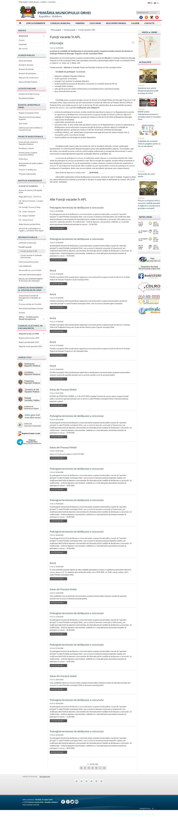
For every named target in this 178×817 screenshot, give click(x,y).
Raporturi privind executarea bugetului (30, 118)
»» (104, 768)
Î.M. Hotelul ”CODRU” (27, 216)
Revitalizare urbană (26, 148)
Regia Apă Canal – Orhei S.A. (30, 197)
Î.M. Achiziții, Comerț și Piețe (29, 207)
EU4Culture (23, 159)
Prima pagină (23, 2)
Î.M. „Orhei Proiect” (26, 220)
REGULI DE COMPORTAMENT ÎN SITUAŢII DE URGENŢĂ (31, 280)
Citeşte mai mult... (58, 228)
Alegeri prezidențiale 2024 (29, 342)
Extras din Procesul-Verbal (63, 389)
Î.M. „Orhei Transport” (27, 212)
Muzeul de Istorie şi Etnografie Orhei (30, 191)
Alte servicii (23, 49)
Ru (158, 3)
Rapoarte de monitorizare (28, 78)
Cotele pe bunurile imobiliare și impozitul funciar (30, 129)
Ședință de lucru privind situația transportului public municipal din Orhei (148, 90)
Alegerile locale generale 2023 (30, 346)
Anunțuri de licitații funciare (29, 94)
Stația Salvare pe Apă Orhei (29, 224)
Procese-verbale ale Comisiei (30, 304)
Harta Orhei (149, 32)
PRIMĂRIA (80, 23)
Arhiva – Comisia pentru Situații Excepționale (31, 318)
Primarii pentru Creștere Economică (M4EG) (28, 154)
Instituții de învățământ (31, 186)
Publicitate (23, 44)
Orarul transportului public (29, 262)
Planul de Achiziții (25, 61)
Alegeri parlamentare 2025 (29, 338)
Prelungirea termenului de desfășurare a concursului (77, 207)
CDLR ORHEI (95, 23)
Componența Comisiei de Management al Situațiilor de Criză (30, 298)
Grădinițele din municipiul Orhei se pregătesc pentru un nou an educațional (149, 143)
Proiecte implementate (27, 174)
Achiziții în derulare (26, 65)
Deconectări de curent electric (30, 270)
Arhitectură (31, 36)
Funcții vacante (31, 247)
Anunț (53, 270)
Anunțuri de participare (27, 73)
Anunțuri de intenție (26, 69)
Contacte (43, 2)
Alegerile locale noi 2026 (31, 334)
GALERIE (135, 23)
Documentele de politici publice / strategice (31, 164)
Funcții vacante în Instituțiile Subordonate (31, 256)
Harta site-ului (34, 2)
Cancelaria (51, 2)
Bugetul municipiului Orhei (29, 113)
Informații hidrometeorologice (30, 275)
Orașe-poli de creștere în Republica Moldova (28, 143)
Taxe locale (23, 123)
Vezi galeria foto (44, 776)
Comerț (21, 40)
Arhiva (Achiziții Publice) (28, 82)
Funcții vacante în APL (29, 251)
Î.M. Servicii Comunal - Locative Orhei (31, 202)
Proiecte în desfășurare (28, 170)
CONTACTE (149, 23)
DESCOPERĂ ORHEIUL (116, 23)
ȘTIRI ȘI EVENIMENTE (35, 23)
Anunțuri (22, 313)
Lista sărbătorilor (25, 266)
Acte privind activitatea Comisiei (31, 308)
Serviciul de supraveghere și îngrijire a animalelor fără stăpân (31, 230)
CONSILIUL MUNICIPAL (60, 23)
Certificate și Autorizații (27, 243)
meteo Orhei (145, 217)
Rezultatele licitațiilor (26, 98)
